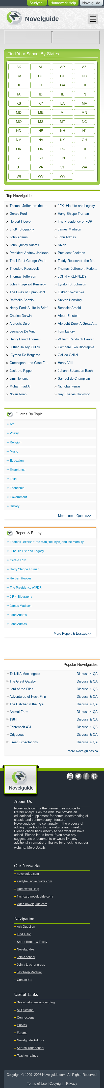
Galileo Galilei (68, 355)
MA (84, 103)
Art (12, 424)
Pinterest (94, 776)
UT (18, 167)
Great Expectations (24, 742)
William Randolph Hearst (76, 339)
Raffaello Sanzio (22, 300)
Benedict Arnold (69, 308)
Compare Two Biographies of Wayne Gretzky (79, 347)
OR (40, 149)
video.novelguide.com (32, 904)
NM (18, 140)
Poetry (14, 433)
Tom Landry (66, 331)
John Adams (19, 237)
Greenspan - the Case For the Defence (31, 363)
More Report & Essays (70, 633)
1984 (13, 719)
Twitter (78, 776)
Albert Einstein (68, 316)
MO (19, 122)
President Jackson (71, 253)
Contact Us (24, 980)
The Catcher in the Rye (26, 704)
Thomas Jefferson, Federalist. (79, 268)
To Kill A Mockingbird (25, 674)
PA (62, 149)
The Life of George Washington (31, 261)
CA (18, 76)
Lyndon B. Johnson (72, 284)
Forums (22, 1033)
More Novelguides (81, 751)
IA (18, 94)
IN (84, 94)
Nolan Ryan (18, 394)
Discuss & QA (87, 674)
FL (41, 85)
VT (62, 167)
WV (40, 176)
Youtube (69, 776)
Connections (25, 1017)
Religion (15, 442)
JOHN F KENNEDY (72, 276)
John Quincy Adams (24, 245)
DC (84, 76)
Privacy (71, 1083)
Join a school (26, 957)
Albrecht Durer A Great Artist (78, 323)
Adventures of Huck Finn (28, 696)
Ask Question (26, 926)
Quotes (22, 1025)
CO (40, 76)
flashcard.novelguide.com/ (35, 896)
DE (18, 85)
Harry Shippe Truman (73, 214)
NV (40, 140)
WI (19, 176)
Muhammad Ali (20, 386)
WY (62, 176)
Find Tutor (24, 934)
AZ (84, 67)
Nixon (62, 245)
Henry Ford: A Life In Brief (28, 308)
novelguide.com (28, 874)
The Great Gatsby (23, 681)
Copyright (56, 1083)
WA (84, 167)
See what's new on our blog (36, 1002)
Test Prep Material (29, 972)
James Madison (69, 229)
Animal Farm (19, 712)
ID (40, 94)
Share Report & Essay (32, 942)
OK (18, 149)
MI (63, 112)
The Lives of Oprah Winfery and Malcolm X (31, 292)
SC (18, 158)
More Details (36, 847)
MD (18, 112)
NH (62, 131)
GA (62, 85)
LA (62, 103)
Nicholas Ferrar (69, 386)
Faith (13, 479)
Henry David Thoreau (25, 339)
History (14, 506)
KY (40, 103)
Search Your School (30, 1048)
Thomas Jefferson (23, 276)
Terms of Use (37, 1083)
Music (14, 451)
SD (40, 158)
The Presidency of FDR (75, 221)
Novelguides (25, 949)
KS (18, 103)
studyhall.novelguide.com (34, 881)
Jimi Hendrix (19, 378)
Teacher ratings (27, 1055)
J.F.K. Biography (22, 229)
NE (40, 131)
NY (62, 140)
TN (62, 158)
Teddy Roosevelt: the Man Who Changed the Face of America (79, 261)
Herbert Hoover (21, 221)
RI (84, 149)
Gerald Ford (18, 214)
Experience (17, 470)
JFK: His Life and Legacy (76, 206)
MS (40, 122)
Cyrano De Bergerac (25, 355)
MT (62, 122)
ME (40, 112)
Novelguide (91, 3)
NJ (84, 131)
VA (41, 167)
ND (18, 131)
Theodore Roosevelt (24, 268)
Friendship (17, 488)
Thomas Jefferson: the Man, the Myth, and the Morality (31, 206)
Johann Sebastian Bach (75, 371)
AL (41, 67)
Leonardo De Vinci (23, 331)
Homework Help (63, 3)
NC (84, 122)
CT (62, 76)
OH (84, 140)
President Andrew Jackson (29, 253)
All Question (25, 1010)
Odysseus (17, 734)
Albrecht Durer (20, 323)
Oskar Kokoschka (71, 292)
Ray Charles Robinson (74, 394)
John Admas (67, 237)
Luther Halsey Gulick (25, 347)
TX (84, 158)
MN (84, 112)
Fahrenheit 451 (20, 727)
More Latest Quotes (72, 516)
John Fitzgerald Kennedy (28, 284)
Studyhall (37, 3)
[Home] (31, 17)
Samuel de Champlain (74, 378)
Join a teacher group (31, 964)
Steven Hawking (70, 300)
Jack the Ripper (21, 371)
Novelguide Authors (30, 1040)
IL (62, 94)
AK (18, 67)
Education (17, 460)
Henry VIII (65, 363)
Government (18, 497)
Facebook (86, 776)
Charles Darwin (21, 316)
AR (62, 67)
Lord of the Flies (21, 689)
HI (84, 85)
